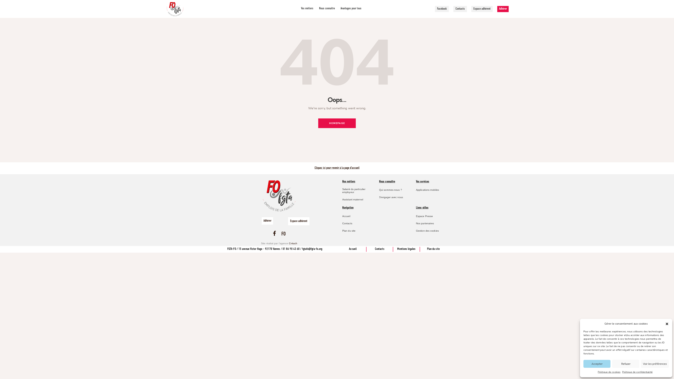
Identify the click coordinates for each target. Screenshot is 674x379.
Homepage (337, 123)
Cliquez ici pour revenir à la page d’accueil (337, 168)
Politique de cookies (609, 372)
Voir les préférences (655, 364)
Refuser (625, 364)
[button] (667, 324)
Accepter (597, 364)
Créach (293, 243)
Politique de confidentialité (637, 372)
